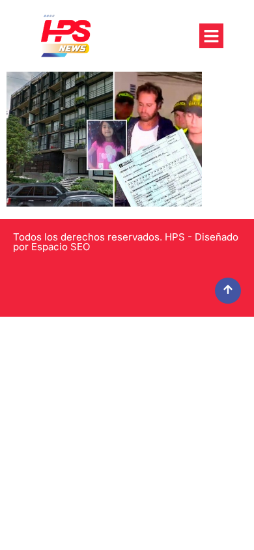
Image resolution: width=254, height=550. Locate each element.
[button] (211, 35)
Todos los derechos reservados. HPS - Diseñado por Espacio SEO (125, 242)
